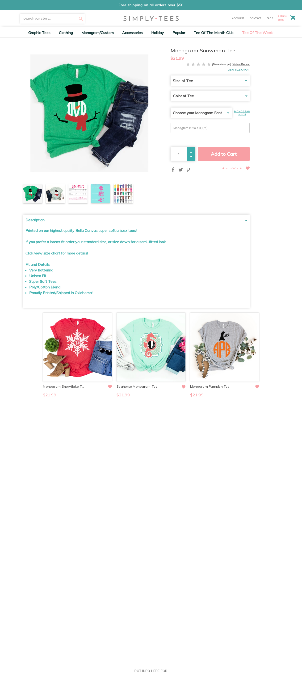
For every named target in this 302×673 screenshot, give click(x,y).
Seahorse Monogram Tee (137, 386)
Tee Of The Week (257, 32)
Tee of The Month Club (214, 32)
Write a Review (241, 64)
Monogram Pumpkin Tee (210, 386)
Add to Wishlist (232, 168)
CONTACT (255, 18)
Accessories (132, 32)
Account (238, 18)
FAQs (270, 18)
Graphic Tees (39, 32)
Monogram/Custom (97, 32)
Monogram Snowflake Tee (64, 386)
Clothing (66, 32)
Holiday (157, 32)
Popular (178, 32)
